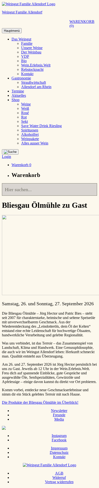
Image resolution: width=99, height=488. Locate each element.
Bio (24, 61)
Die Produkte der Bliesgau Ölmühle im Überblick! (40, 402)
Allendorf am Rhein (36, 87)
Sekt (24, 121)
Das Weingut (21, 39)
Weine (26, 104)
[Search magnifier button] (91, 189)
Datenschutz (59, 452)
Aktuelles (19, 95)
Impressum (59, 448)
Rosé (25, 113)
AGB (59, 473)
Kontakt (27, 74)
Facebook (59, 440)
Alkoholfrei (30, 134)
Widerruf (59, 477)
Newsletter (59, 411)
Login (6, 157)
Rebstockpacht (32, 69)
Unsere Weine (32, 48)
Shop (15, 100)
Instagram (59, 436)
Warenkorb (81, 24)
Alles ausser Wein (34, 143)
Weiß (25, 108)
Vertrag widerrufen (59, 482)
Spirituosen (29, 130)
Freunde (59, 415)
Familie (26, 43)
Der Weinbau (31, 52)
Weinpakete (30, 139)
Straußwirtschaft (33, 82)
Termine (18, 91)
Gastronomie (21, 78)
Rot (24, 117)
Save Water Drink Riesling (41, 126)
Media (59, 419)
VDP (25, 56)
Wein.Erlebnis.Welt (35, 65)
